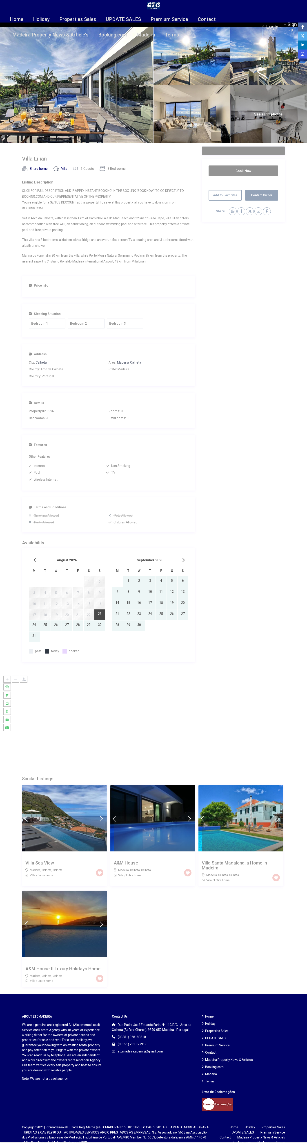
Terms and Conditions (50, 507)
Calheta (41, 362)
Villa (64, 169)
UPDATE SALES (123, 19)
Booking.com (112, 35)
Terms (172, 35)
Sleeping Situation (47, 314)
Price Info (41, 285)
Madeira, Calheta (129, 362)
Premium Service (169, 19)
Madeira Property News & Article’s (50, 35)
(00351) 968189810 (132, 1037)
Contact (207, 19)
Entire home (39, 169)
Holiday (41, 19)
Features (40, 445)
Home (16, 19)
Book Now (243, 171)
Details (39, 403)
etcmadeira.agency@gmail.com (140, 1051)
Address (40, 354)
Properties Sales (77, 19)
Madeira (146, 35)
